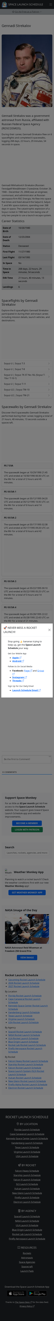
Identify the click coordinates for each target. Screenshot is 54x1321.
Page (27, 670)
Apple (15, 657)
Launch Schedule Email (25, 690)
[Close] (49, 630)
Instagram (18, 677)
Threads (17, 680)
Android (17, 661)
